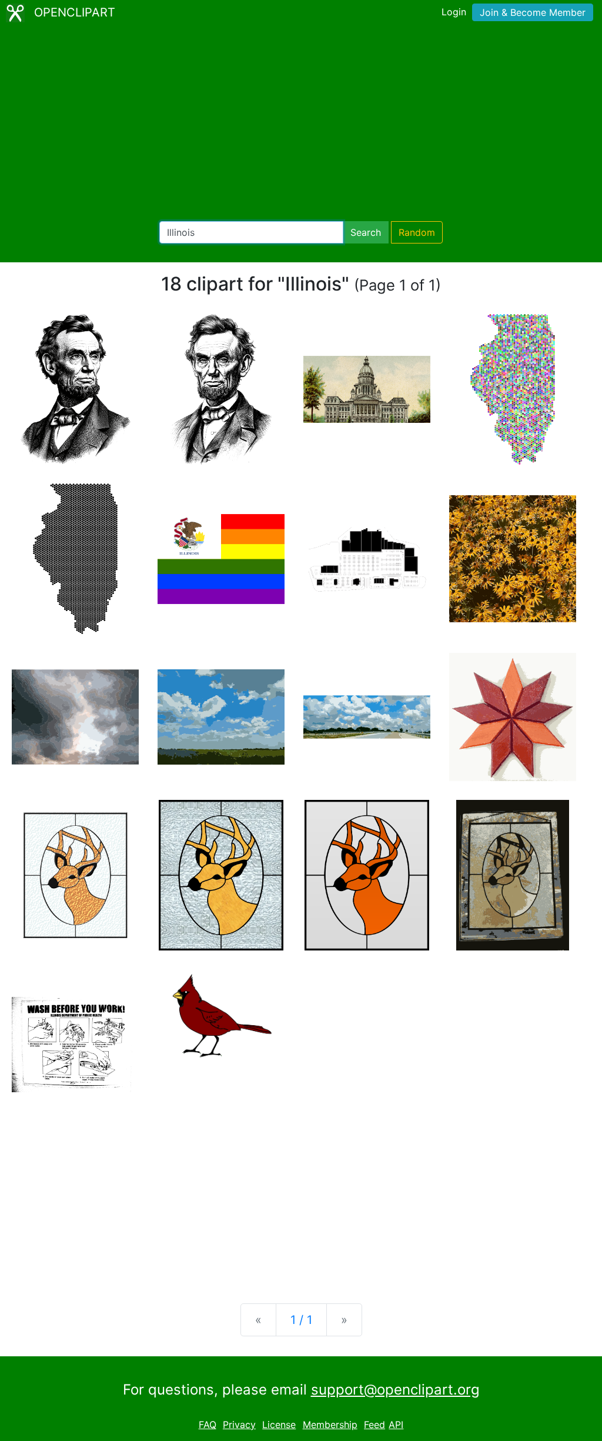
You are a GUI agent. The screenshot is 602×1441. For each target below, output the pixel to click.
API (396, 1424)
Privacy (239, 1424)
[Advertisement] (301, 123)
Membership (330, 1424)
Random (417, 232)
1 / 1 (301, 1320)
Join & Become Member (533, 12)
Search (365, 232)
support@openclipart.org (395, 1389)
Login (454, 12)
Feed (374, 1424)
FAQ (207, 1424)
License (279, 1424)
